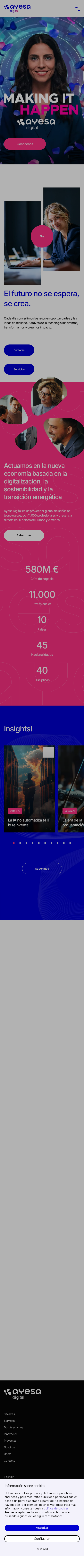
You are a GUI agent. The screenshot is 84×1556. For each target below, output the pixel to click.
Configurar (42, 1538)
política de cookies (56, 1508)
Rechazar (42, 1549)
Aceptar (42, 1527)
